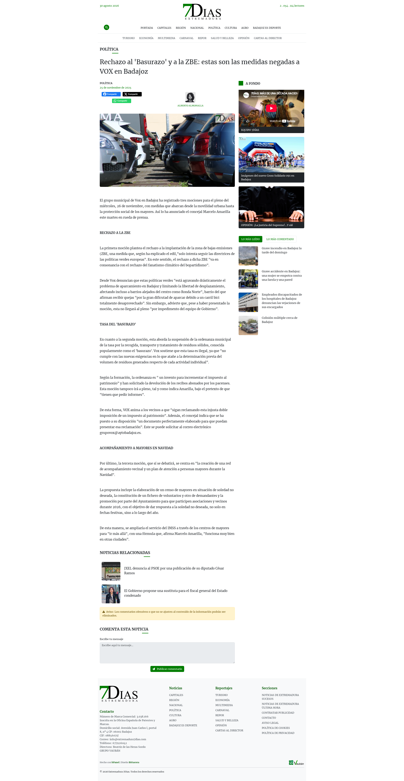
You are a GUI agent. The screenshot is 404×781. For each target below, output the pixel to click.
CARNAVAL (186, 38)
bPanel (115, 762)
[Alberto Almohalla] (190, 97)
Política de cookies (276, 727)
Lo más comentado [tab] (280, 239)
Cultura (231, 27)
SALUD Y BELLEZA (222, 38)
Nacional (197, 27)
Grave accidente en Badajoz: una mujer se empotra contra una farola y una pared (282, 276)
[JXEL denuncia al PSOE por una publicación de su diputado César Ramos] (111, 571)
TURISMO (128, 38)
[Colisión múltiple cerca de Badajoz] (248, 325)
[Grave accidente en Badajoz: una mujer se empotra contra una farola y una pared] (248, 279)
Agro (245, 27)
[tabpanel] (271, 292)
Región (181, 27)
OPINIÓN (244, 38)
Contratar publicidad (278, 712)
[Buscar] (106, 27)
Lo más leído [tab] (250, 239)
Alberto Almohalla (190, 105)
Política (214, 27)
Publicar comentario (169, 669)
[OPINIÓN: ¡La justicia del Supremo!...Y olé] (271, 204)
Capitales (164, 27)
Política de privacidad (278, 733)
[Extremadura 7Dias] (202, 12)
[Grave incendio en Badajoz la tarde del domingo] (248, 256)
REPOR (202, 38)
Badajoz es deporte (267, 27)
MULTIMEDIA (166, 38)
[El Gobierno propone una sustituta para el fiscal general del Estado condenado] (111, 593)
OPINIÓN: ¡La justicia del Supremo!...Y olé (267, 225)
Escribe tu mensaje (111, 639)
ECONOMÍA (146, 38)
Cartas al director (268, 38)
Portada (147, 27)
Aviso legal (270, 722)
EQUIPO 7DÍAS (250, 130)
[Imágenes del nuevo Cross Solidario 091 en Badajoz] (271, 154)
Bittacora (134, 762)
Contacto (269, 717)
